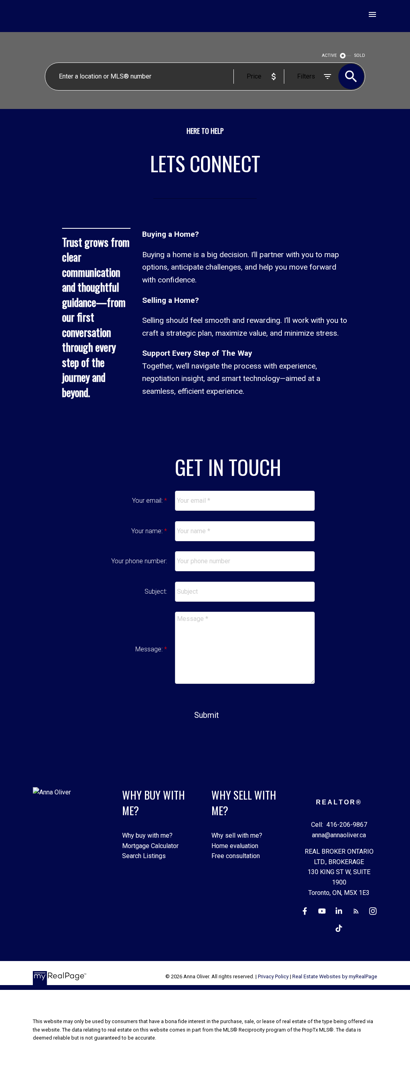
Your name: (147, 531)
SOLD (359, 55)
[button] (305, 911)
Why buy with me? (147, 835)
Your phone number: (139, 561)
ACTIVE (329, 55)
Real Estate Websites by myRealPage (334, 976)
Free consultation (235, 856)
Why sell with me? (236, 835)
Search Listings (144, 856)
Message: (149, 649)
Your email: (148, 500)
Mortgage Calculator (150, 846)
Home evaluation (234, 846)
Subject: (156, 591)
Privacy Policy (273, 976)
